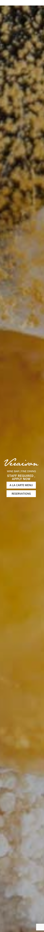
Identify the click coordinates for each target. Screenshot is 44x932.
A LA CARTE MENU (21, 485)
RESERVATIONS (21, 493)
